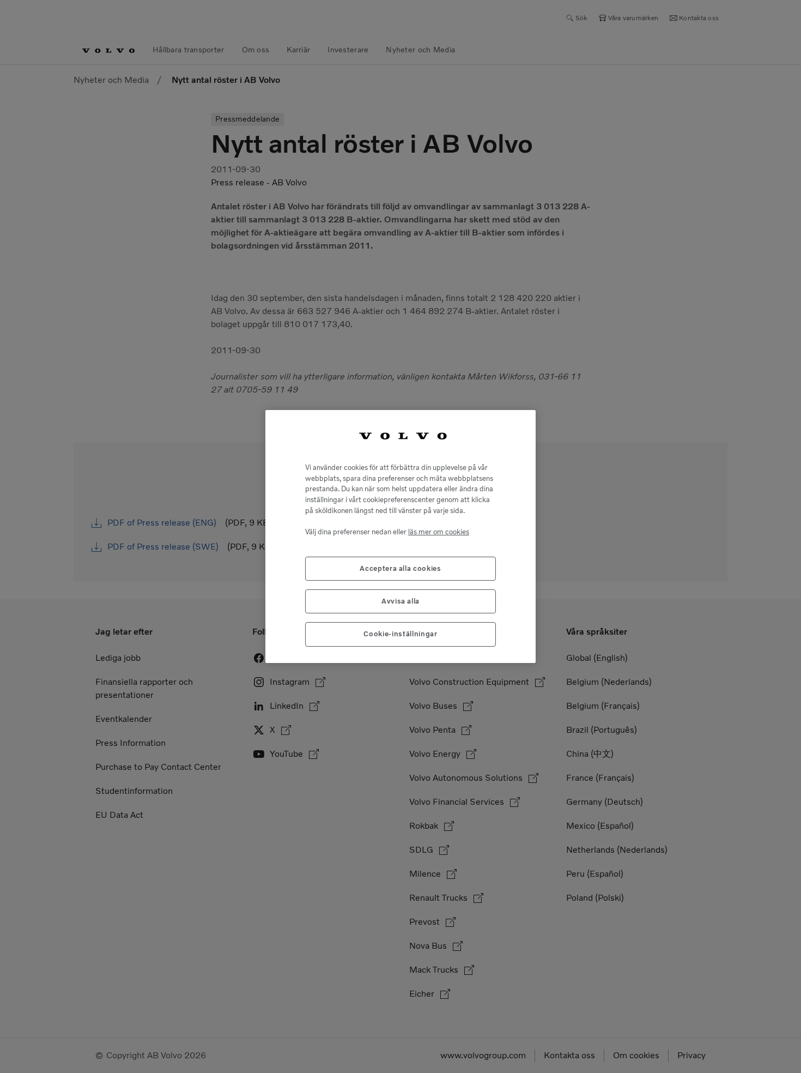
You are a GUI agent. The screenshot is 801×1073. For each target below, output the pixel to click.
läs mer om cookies (438, 532)
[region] (400, 536)
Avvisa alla (400, 601)
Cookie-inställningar (400, 634)
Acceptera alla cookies (400, 568)
